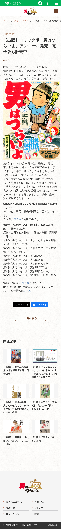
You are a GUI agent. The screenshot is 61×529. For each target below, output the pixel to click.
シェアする (41, 305)
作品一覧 (39, 501)
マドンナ (39, 507)
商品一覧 (10, 507)
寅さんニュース (21, 21)
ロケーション (13, 514)
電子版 (17, 219)
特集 (36, 514)
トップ (6, 21)
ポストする (23, 305)
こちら (27, 290)
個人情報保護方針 (30, 525)
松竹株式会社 (9, 525)
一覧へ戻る (30, 318)
